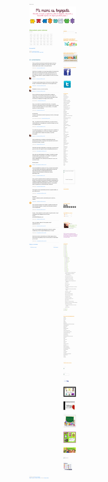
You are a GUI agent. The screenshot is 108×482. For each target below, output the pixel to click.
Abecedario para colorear (38, 30)
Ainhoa (33, 164)
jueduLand (65, 337)
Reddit (42, 52)
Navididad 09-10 (66, 150)
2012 (65, 252)
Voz (64, 145)
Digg (40, 52)
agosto (66, 262)
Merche (33, 91)
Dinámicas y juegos (66, 113)
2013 (65, 251)
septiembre (66, 261)
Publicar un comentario (33, 244)
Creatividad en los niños (68, 297)
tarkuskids (65, 352)
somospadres (65, 351)
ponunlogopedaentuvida (67, 348)
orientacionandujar (66, 343)
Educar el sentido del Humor (69, 293)
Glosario (65, 149)
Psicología (65, 160)
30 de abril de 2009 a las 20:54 (46, 118)
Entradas (66, 214)
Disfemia (65, 138)
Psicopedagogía (66, 161)
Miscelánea (65, 112)
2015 (65, 248)
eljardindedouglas (66, 328)
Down (64, 133)
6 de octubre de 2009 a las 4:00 (41, 186)
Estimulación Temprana (67, 100)
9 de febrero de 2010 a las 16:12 (41, 201)
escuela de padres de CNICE (67, 331)
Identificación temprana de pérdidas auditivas (71, 302)
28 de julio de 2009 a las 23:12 (41, 144)
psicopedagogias (66, 349)
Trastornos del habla (66, 136)
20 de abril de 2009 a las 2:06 (42, 100)
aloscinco (65, 318)
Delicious (38, 52)
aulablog (65, 321)
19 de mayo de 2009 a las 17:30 (41, 126)
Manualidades (65, 127)
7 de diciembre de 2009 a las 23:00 (41, 193)
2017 (65, 246)
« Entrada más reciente (33, 247)
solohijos (65, 350)
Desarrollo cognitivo (66, 103)
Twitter (33, 52)
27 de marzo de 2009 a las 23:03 (41, 85)
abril (65, 267)
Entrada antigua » (55, 247)
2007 (65, 310)
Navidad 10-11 (65, 146)
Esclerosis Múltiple (66, 134)
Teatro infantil (65, 135)
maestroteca (65, 339)
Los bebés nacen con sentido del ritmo (70, 272)
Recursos (37, 51)
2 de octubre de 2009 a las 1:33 (40, 175)
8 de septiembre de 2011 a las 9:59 (41, 232)
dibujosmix (65, 327)
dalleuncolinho (65, 326)
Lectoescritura (34, 51)
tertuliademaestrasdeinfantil (67, 353)
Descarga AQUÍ (32, 48)
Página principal (31, 4)
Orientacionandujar (67, 292)
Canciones (65, 155)
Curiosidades (65, 104)
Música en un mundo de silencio (69, 301)
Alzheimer (65, 123)
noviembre (66, 258)
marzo (66, 268)
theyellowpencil (66, 354)
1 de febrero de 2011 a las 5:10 (41, 219)
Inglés (64, 126)
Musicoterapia (65, 122)
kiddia (64, 338)
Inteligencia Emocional (67, 102)
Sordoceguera (65, 147)
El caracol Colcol (67, 284)
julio (65, 263)
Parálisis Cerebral (66, 124)
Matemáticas (65, 111)
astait (64, 320)
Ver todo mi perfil (71, 228)
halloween (65, 157)
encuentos (65, 329)
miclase (65, 342)
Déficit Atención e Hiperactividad (68, 115)
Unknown (33, 85)
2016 (65, 247)
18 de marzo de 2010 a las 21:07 (41, 209)
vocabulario (65, 158)
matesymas (65, 341)
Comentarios (65, 137)
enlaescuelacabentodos (67, 330)
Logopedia (65, 94)
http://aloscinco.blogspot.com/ (69, 298)
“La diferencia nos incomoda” (69, 278)
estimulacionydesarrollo (67, 332)
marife (64, 340)
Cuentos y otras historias (67, 101)
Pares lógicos (67, 285)
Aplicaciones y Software (67, 105)
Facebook (35, 52)
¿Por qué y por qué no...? (68, 275)
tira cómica (65, 148)
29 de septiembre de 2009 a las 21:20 (41, 164)
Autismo (65, 116)
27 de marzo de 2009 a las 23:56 (40, 91)
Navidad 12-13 (66, 156)
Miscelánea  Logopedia (67, 125)
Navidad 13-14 (66, 159)
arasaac (65, 319)
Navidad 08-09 (66, 144)
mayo (66, 266)
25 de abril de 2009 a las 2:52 (40, 110)
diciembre (66, 257)
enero (66, 271)
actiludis (65, 317)
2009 (65, 256)
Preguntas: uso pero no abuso (69, 279)
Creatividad (65, 114)
